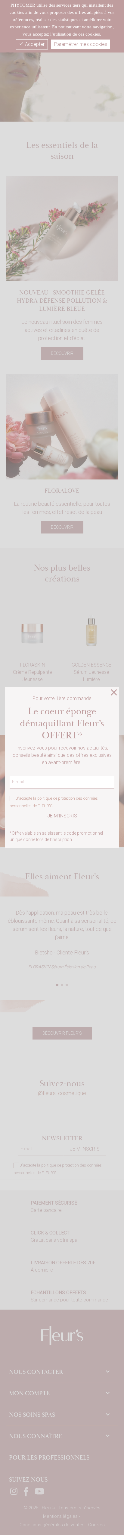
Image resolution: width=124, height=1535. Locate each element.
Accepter (32, 44)
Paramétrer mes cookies (80, 44)
